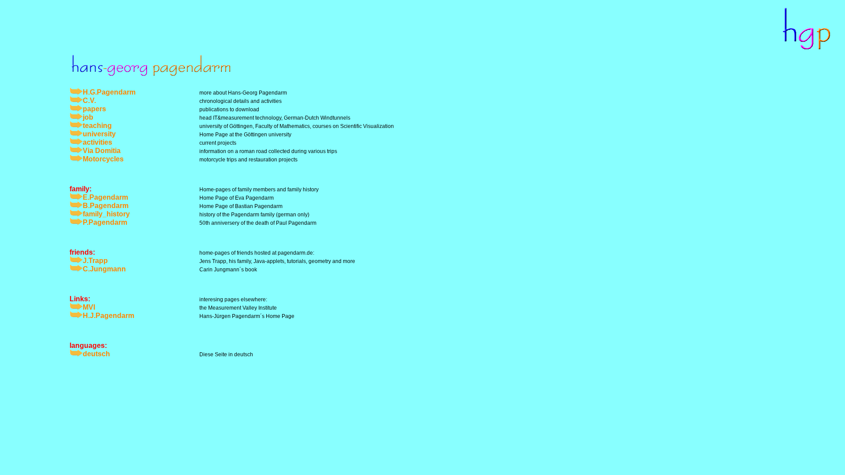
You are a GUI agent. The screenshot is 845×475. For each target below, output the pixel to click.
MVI (89, 307)
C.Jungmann (104, 269)
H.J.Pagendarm (108, 315)
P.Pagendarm (105, 222)
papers (94, 109)
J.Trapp (95, 260)
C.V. (89, 100)
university (99, 134)
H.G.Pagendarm (109, 92)
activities (97, 142)
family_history (106, 214)
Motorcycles (103, 159)
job (88, 117)
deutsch (96, 354)
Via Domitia (102, 150)
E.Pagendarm (105, 197)
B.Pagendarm (106, 205)
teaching (97, 125)
